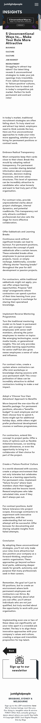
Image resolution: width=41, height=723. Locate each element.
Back (11, 651)
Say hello (34, 715)
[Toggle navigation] (36, 4)
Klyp (24, 720)
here (34, 706)
